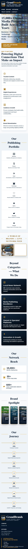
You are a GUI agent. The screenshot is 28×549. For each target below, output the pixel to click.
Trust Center (5, 12)
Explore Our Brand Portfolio (10, 45)
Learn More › (6, 419)
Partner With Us (5, 534)
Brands (8, 9)
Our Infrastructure (5, 533)
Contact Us (4, 525)
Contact (14, 12)
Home (3, 9)
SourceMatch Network (6, 531)
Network (15, 9)
